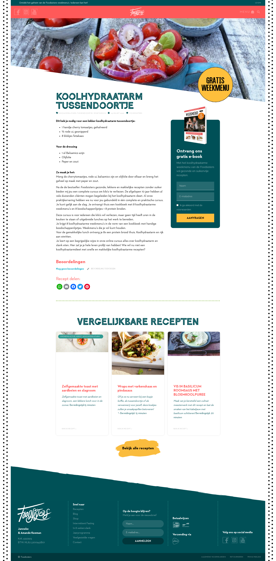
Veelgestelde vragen (84, 537)
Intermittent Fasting (83, 523)
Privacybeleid (254, 557)
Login (258, 3)
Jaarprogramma (81, 533)
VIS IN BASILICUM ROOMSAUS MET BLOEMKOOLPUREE (189, 391)
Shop (75, 518)
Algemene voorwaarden (213, 557)
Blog (75, 514)
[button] (258, 12)
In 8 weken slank (82, 528)
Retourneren (236, 557)
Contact (77, 542)
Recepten (78, 509)
